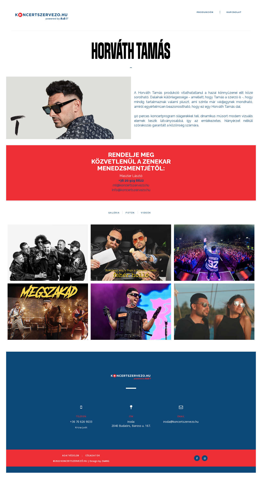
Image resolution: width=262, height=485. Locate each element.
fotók (130, 213)
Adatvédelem (70, 455)
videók (146, 213)
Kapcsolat (234, 12)
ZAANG (105, 460)
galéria (114, 213)
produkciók (205, 12)
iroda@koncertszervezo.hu (181, 422)
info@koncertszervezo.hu (131, 190)
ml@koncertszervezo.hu (131, 185)
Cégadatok (92, 455)
